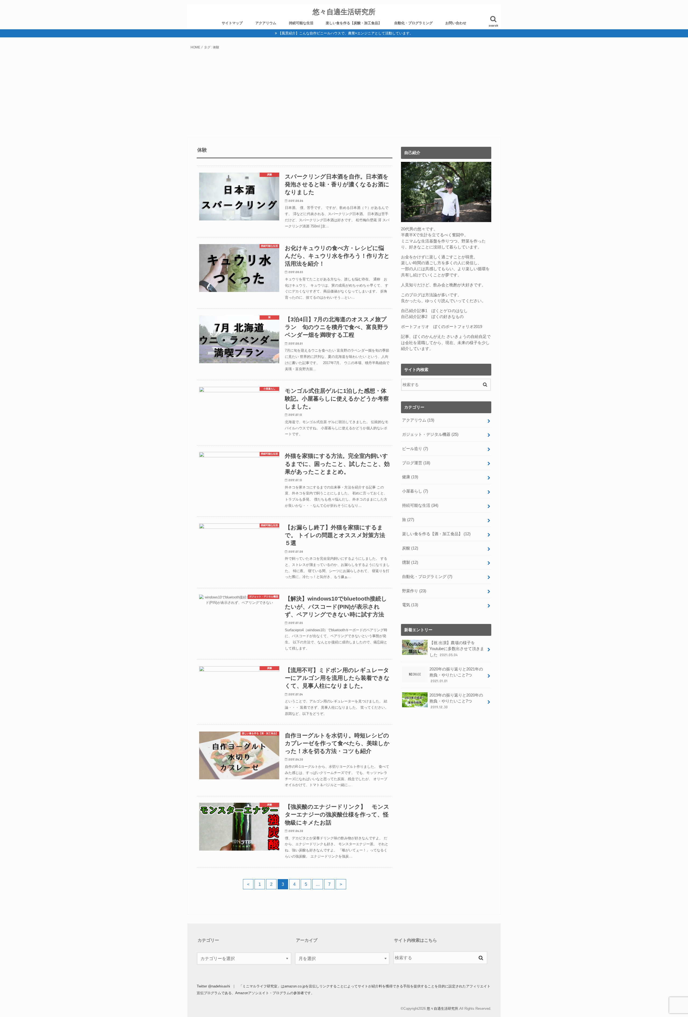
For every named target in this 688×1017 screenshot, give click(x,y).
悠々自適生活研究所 (344, 11)
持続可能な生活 (301, 23)
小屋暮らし (415, 491)
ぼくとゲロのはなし (449, 311)
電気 (410, 605)
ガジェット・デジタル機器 (430, 434)
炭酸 (410, 548)
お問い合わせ (455, 23)
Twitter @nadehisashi (213, 986)
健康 (410, 477)
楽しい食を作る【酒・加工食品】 (436, 534)
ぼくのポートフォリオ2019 (457, 326)
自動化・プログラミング (413, 23)
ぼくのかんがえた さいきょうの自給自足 (450, 336)
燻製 (410, 562)
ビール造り (415, 449)
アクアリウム (265, 23)
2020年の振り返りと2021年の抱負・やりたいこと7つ (456, 675)
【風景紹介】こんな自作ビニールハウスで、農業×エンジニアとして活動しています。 (345, 33)
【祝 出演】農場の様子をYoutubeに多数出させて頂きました (456, 649)
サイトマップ (232, 23)
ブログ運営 (416, 463)
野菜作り (414, 591)
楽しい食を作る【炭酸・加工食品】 (354, 23)
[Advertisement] (344, 95)
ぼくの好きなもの (447, 317)
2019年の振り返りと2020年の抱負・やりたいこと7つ (456, 701)
